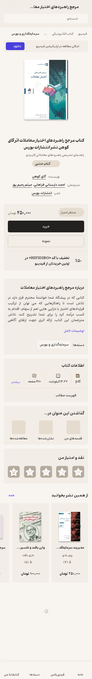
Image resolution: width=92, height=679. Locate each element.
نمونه (46, 241)
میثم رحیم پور (22, 184)
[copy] (12, 261)
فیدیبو (82, 34)
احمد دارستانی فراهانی (49, 184)
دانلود (17, 46)
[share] (34, 128)
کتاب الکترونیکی (62, 34)
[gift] (46, 128)
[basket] (19, 7)
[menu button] (7, 7)
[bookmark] (58, 128)
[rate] (78, 472)
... (45, 34)
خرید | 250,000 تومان (46, 673)
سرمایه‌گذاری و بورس (25, 33)
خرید (46, 226)
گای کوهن (39, 176)
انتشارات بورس (42, 193)
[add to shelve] (73, 427)
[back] (85, 7)
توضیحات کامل (74, 331)
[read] (19, 427)
